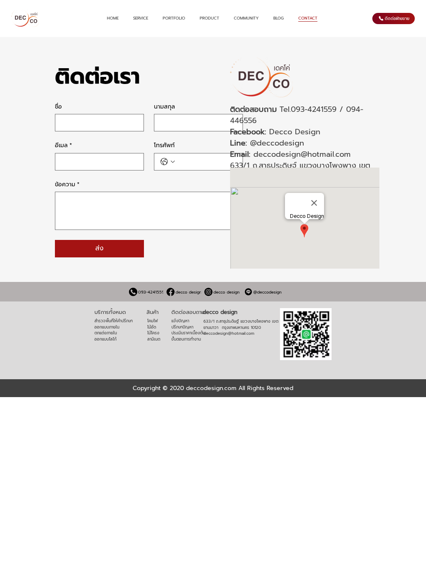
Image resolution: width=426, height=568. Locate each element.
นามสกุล (164, 107)
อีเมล (63, 145)
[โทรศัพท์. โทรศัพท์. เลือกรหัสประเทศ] (167, 162)
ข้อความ (67, 184)
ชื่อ (58, 107)
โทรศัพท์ (164, 145)
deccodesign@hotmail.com (302, 154)
